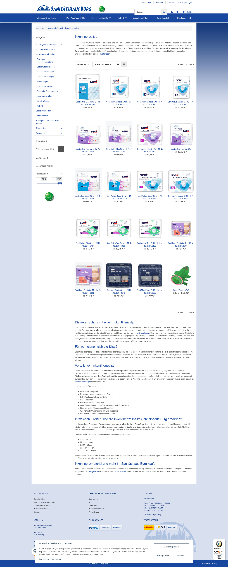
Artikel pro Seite (102, 64)
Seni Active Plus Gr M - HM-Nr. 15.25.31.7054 (119, 150)
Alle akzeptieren (171, 547)
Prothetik (39, 105)
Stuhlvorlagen (42, 81)
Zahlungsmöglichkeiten (42, 505)
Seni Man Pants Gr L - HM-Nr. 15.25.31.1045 (119, 291)
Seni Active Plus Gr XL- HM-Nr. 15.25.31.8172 (150, 150)
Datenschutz (93, 499)
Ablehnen (180, 555)
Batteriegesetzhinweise (97, 509)
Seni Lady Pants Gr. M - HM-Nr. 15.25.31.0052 (88, 291)
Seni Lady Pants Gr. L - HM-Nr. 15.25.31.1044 (181, 244)
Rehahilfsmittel (42, 115)
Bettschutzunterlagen (46, 66)
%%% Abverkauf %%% (45, 49)
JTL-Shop (214, 564)
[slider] (58, 183)
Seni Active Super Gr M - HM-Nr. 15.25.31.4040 (119, 197)
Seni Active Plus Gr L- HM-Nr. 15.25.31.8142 (88, 150)
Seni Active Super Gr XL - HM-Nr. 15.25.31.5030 (181, 197)
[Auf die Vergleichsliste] (90, 78)
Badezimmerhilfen (43, 110)
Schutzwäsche (43, 101)
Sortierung (82, 64)
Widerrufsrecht (94, 512)
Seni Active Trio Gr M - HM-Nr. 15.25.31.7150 (119, 244)
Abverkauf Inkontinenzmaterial (45, 60)
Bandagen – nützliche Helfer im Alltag (48, 122)
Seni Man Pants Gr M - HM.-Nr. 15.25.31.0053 (150, 291)
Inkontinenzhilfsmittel (46, 54)
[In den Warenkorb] (61, 149)
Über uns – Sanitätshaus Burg (44, 502)
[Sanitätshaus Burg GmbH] (64, 9)
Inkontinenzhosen (142, 333)
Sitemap (37, 512)
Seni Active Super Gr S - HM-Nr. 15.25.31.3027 (150, 197)
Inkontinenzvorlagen (45, 76)
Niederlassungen (185, 2)
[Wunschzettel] (177, 12)
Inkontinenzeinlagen (45, 71)
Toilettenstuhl (120, 471)
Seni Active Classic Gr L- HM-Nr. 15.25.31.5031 (88, 103)
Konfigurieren (163, 555)
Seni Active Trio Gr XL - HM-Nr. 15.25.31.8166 (150, 244)
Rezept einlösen (39, 499)
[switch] (219, 557)
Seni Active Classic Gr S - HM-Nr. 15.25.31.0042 (150, 103)
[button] (172, 12)
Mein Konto (146, 2)
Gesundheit (41, 133)
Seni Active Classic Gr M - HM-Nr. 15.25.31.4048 (119, 103)
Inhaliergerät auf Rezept (46, 44)
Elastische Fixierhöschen (47, 91)
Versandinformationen (41, 509)
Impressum (93, 505)
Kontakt (171, 2)
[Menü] (223, 540)
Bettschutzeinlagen (83, 381)
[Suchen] (164, 12)
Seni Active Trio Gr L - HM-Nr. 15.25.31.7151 (88, 244)
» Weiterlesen (104, 53)
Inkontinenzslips (44, 96)
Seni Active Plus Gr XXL (181, 149)
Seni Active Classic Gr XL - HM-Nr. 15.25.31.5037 (181, 103)
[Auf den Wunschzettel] (97, 78)
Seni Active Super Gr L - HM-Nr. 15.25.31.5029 (88, 197)
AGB (90, 502)
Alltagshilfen (94, 471)
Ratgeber (159, 2)
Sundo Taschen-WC (181, 290)
